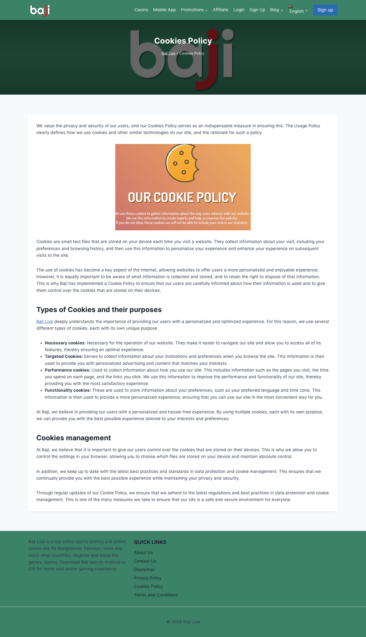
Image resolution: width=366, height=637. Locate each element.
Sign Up (257, 9)
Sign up (325, 9)
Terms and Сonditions (156, 594)
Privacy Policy (147, 577)
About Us (143, 552)
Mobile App (164, 9)
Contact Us (145, 561)
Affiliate (220, 9)
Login (239, 9)
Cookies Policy (148, 586)
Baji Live (168, 53)
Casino (141, 9)
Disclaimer (144, 569)
